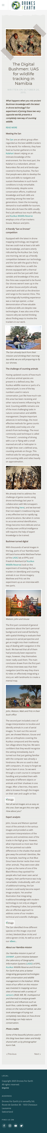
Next (37, 1054)
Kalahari (10, 153)
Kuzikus (9, 967)
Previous (11, 1054)
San (11, 139)
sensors (9, 995)
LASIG (15, 557)
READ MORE (11, 127)
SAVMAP (10, 956)
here (22, 507)
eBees (12, 941)
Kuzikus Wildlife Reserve (21, 216)
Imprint (5, 1088)
